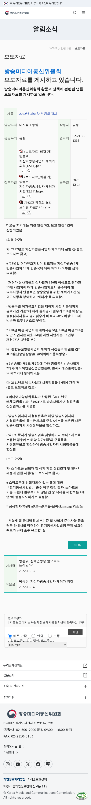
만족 (40, 636)
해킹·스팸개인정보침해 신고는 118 (25, 786)
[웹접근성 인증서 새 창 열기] (82, 794)
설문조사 (8, 675)
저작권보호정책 (37, 779)
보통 (57, 636)
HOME (53, 48)
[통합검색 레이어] (75, 12)
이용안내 (9, 752)
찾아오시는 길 (13, 746)
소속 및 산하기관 (13, 686)
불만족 (18, 640)
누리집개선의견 (13, 665)
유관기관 (8, 698)
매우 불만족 (41, 640)
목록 (77, 545)
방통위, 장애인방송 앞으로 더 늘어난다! (40, 563)
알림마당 (66, 48)
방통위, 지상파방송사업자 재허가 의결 (46, 581)
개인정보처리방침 (14, 779)
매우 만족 (20, 636)
